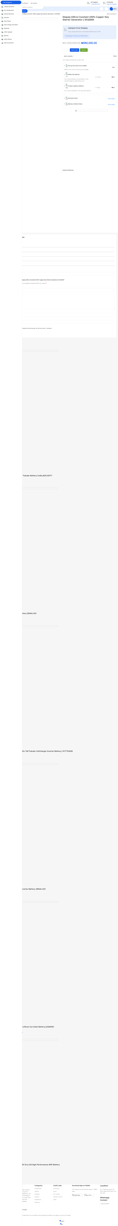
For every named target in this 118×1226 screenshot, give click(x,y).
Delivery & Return (57, 1197)
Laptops (37, 1191)
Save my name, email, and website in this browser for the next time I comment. (30, 328)
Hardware (37, 1194)
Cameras (37, 1197)
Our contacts (56, 1194)
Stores (55, 1191)
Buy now (84, 50)
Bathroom (37, 1202)
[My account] (101, 8)
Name (10, 312)
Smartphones (38, 1188)
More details (111, 98)
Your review (12, 292)
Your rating (11, 287)
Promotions (56, 1188)
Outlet (54, 1199)
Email (10, 319)
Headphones (38, 1199)
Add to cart (74, 50)
